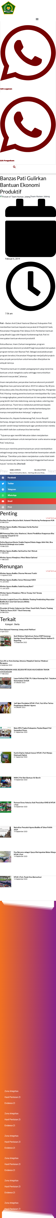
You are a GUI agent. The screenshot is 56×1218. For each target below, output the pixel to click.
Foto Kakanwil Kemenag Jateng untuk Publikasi (18, 629)
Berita (17, 624)
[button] (37, 19)
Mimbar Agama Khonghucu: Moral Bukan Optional (18, 557)
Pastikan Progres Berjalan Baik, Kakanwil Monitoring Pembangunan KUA (27, 520)
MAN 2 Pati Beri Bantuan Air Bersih (27, 778)
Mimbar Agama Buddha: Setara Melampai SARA (18, 580)
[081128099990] (28, 52)
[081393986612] (28, 124)
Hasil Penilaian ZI (12, 1097)
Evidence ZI (10, 1103)
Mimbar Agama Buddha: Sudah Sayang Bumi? (16, 586)
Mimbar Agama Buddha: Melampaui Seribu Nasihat (19, 527)
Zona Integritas (11, 1091)
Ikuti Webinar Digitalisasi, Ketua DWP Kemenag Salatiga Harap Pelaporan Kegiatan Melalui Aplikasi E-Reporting (34, 638)
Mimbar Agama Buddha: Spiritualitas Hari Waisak (18, 551)
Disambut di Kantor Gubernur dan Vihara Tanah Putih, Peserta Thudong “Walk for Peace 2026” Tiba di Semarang (26, 609)
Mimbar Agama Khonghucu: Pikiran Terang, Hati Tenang (21, 593)
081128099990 (7, 86)
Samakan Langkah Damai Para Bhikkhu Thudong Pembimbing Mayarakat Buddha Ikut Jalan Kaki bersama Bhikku (27, 600)
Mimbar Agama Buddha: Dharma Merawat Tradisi (18, 573)
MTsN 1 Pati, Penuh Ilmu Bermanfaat (28, 877)
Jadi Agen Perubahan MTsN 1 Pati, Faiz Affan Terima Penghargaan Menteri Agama (33, 704)
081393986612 (7, 158)
